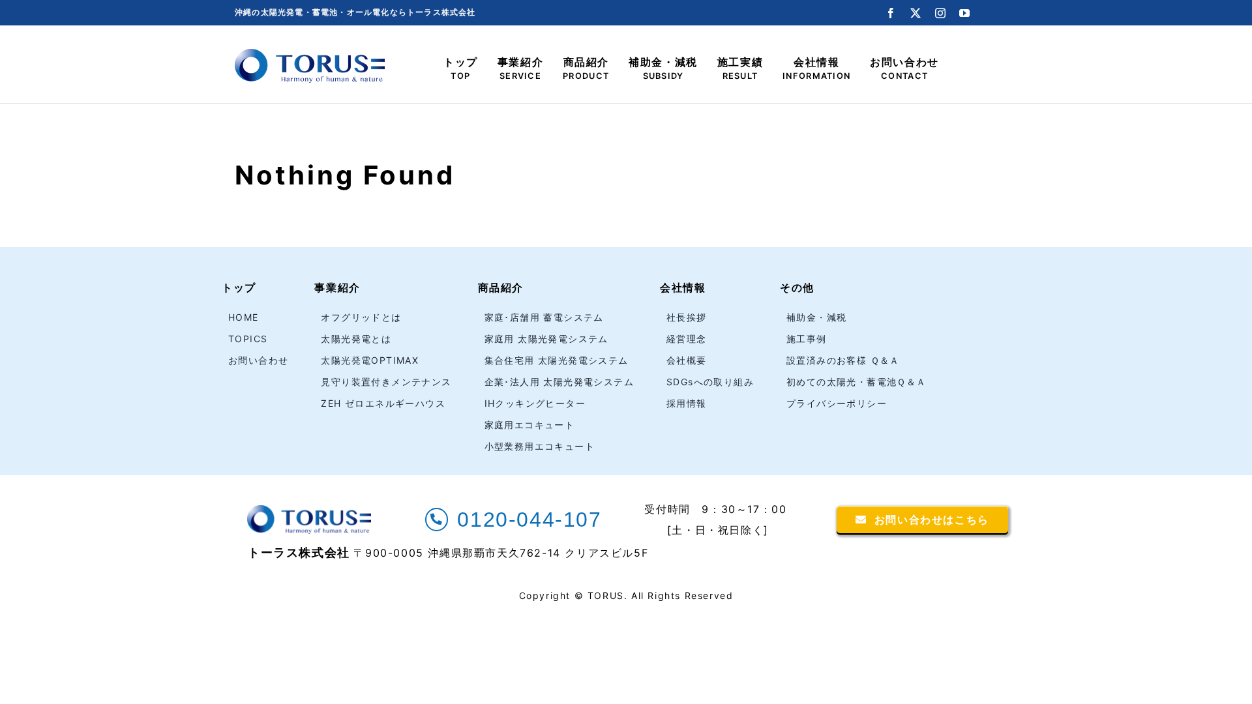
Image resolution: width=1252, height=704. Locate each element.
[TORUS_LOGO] (310, 54)
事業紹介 (337, 287)
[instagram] (941, 13)
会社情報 (683, 287)
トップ (239, 287)
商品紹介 (501, 287)
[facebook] (891, 13)
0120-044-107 (529, 519)
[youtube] (965, 13)
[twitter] (916, 13)
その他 (797, 287)
